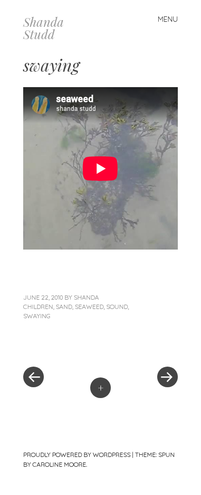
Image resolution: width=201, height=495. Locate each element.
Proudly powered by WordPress (76, 454)
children (38, 306)
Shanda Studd (43, 27)
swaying (37, 316)
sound (117, 306)
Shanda (86, 297)
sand (64, 306)
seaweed (89, 306)
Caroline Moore (59, 464)
